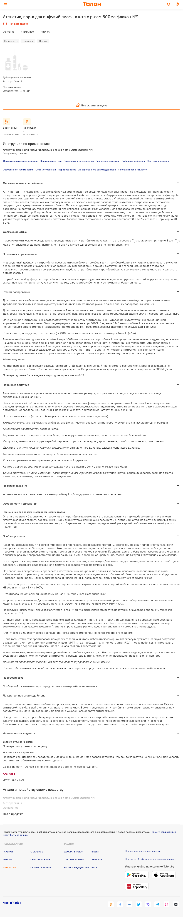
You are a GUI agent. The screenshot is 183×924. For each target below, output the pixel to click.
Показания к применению (79, 161)
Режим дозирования (107, 161)
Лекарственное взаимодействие (97, 169)
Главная (8, 851)
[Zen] (176, 904)
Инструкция (27, 31)
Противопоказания (158, 161)
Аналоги (45, 31)
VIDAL (20, 780)
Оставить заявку (41, 867)
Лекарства (9, 867)
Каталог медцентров (76, 867)
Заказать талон (73, 851)
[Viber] (148, 904)
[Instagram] (166, 904)
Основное (8, 31)
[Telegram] (157, 904)
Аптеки (7, 859)
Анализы (97, 859)
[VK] (129, 904)
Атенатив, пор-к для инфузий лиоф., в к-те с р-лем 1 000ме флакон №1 (49, 798)
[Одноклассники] (111, 904)
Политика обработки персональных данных (150, 859)
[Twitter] (138, 904)
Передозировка (67, 169)
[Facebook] (120, 904)
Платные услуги (74, 859)
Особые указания (46, 169)
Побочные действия (133, 161)
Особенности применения (18, 169)
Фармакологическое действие (20, 161)
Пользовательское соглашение (143, 851)
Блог (94, 867)
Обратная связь (40, 859)
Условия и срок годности (132, 169)
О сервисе (37, 851)
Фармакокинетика (50, 161)
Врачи (95, 851)
